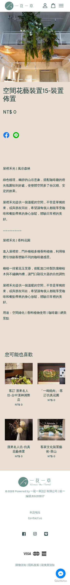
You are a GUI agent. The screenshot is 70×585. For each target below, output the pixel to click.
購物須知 (20, 565)
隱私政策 (33, 565)
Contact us (35, 518)
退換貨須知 (48, 565)
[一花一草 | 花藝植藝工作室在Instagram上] (35, 535)
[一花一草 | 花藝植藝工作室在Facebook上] (24, 535)
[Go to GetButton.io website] (60, 581)
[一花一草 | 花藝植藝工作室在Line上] (46, 535)
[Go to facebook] (61, 573)
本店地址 (35, 512)
